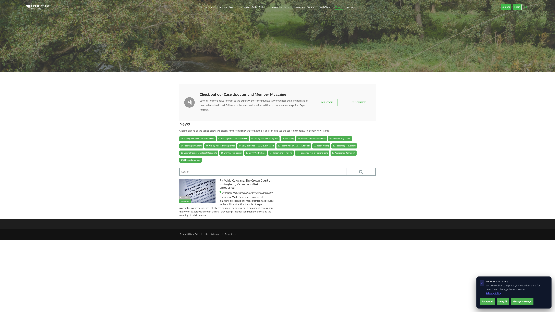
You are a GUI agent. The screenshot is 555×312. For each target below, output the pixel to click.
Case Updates (185, 201)
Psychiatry (226, 192)
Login (517, 7)
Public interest (267, 192)
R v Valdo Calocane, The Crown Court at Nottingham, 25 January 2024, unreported (245, 184)
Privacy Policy (493, 293)
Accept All (487, 301)
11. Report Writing (246, 194)
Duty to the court (236, 192)
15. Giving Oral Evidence (262, 194)
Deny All (502, 301)
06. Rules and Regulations (229, 194)
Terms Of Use (230, 234)
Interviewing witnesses (252, 192)
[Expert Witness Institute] (37, 7)
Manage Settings (522, 301)
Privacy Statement (212, 234)
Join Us (506, 7)
